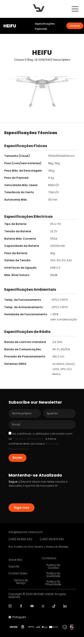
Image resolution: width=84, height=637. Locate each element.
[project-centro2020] (14, 627)
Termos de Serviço (28, 439)
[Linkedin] (65, 608)
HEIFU (9, 26)
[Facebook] (21, 608)
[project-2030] (43, 627)
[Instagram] (10, 608)
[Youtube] (32, 608)
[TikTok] (54, 608)
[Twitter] (43, 608)
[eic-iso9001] (71, 627)
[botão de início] (38, 8)
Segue (13, 481)
